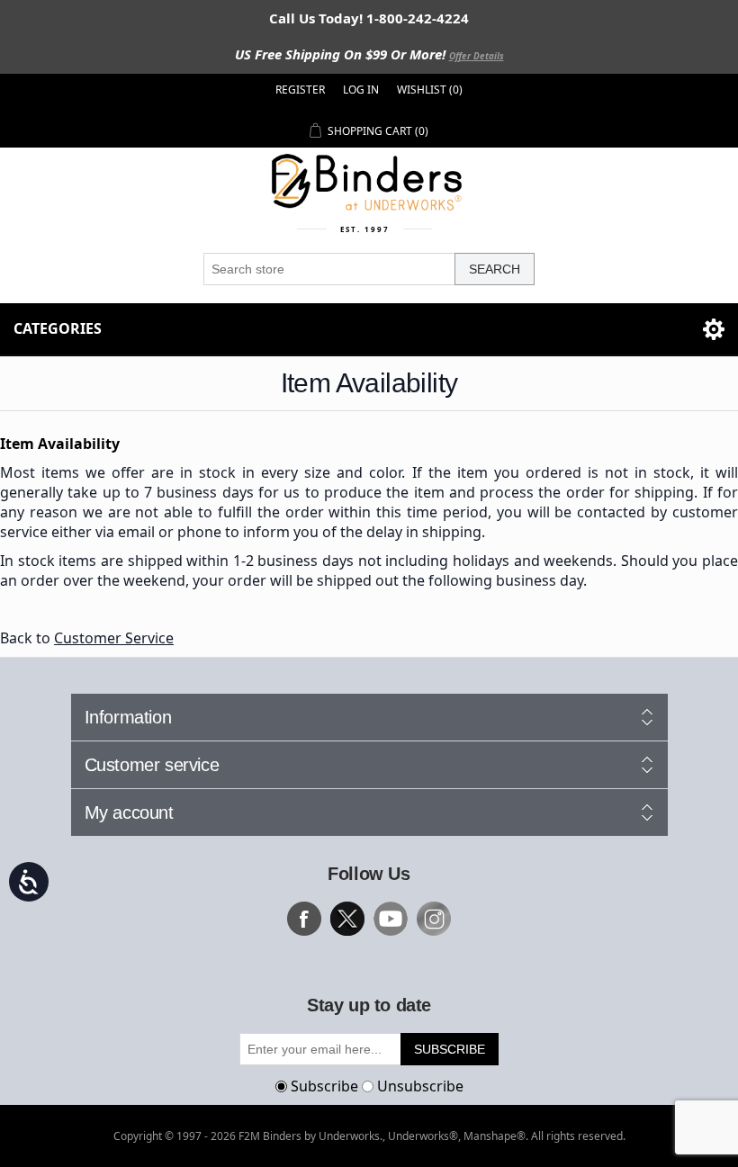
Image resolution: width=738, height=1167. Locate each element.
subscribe (449, 1049)
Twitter (347, 919)
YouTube (391, 919)
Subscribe (324, 1086)
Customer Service (114, 638)
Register (300, 89)
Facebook (304, 919)
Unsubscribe (420, 1086)
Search (494, 269)
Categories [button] (58, 328)
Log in (361, 89)
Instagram (434, 919)
